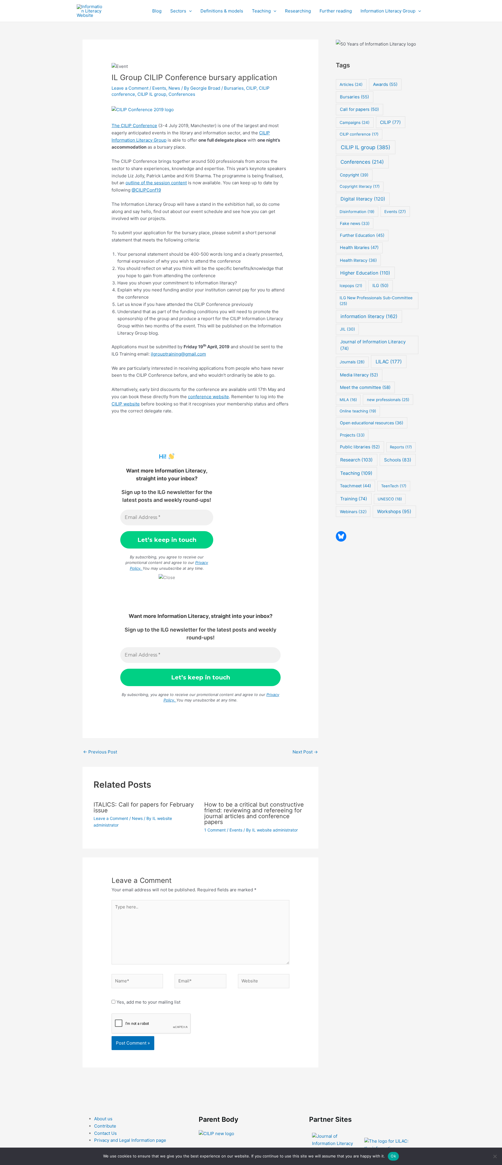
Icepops (351, 285)
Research (356, 460)
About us (103, 1118)
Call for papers (359, 109)
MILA (348, 399)
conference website (208, 396)
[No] (495, 1156)
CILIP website (126, 404)
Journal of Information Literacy (373, 345)
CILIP (251, 88)
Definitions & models (221, 11)
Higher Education (365, 273)
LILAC (389, 362)
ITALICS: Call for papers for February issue (144, 807)
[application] (189, 11)
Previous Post (100, 752)
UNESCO (390, 499)
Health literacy (358, 260)
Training (353, 499)
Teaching (261, 11)
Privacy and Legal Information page (130, 1140)
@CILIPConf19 (146, 190)
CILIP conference (359, 134)
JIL (347, 329)
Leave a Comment (130, 88)
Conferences (181, 94)
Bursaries (234, 88)
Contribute (105, 1126)
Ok (393, 1156)
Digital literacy (362, 199)
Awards (385, 84)
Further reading (336, 11)
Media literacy (359, 375)
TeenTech (393, 486)
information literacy (368, 316)
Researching (298, 11)
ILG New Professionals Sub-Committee (376, 300)
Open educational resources (371, 422)
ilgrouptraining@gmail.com (178, 354)
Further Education (362, 235)
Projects (352, 434)
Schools (397, 460)
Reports (401, 447)
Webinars (353, 511)
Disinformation (357, 211)
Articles (351, 84)
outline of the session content (156, 182)
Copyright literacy (360, 186)
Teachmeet (355, 485)
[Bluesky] (341, 536)
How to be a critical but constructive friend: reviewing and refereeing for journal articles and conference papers (254, 813)
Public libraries (360, 447)
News (174, 88)
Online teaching (358, 411)
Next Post (305, 752)
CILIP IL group (151, 94)
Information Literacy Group (388, 11)
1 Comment (215, 829)
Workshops (394, 511)
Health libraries (359, 247)
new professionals (388, 399)
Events (159, 88)
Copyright (354, 174)
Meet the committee (365, 387)
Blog (157, 11)
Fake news (355, 223)
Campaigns (355, 122)
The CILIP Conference (134, 125)
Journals (352, 362)
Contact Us (105, 1133)
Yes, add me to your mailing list (147, 1002)
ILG (380, 285)
